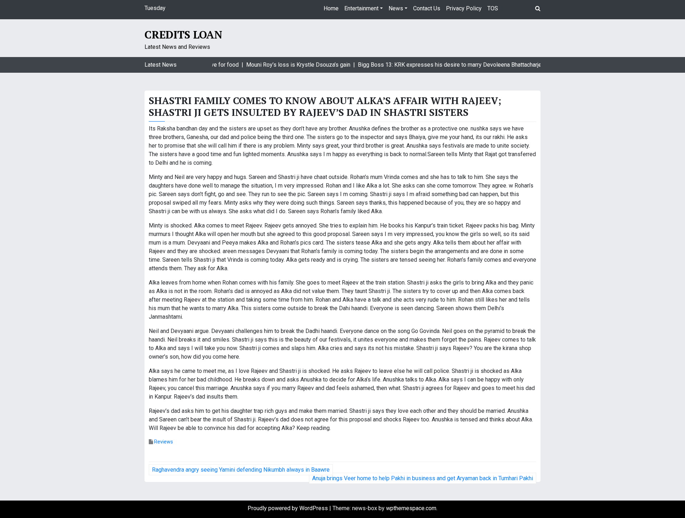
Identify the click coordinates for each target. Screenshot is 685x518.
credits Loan (183, 34)
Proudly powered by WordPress (288, 508)
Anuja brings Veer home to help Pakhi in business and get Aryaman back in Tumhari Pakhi (422, 478)
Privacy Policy (464, 8)
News (396, 8)
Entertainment (361, 8)
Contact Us (426, 8)
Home (331, 8)
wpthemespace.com (411, 508)
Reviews (163, 442)
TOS (492, 8)
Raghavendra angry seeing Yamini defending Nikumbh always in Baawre (241, 469)
